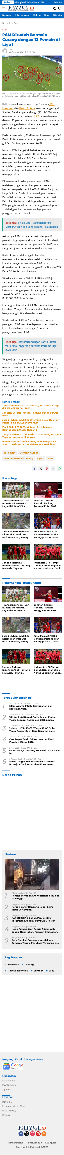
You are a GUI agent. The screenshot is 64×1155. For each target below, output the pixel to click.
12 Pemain (9, 452)
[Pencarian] (60, 8)
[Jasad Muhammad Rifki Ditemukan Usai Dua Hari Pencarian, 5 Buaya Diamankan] (16, 521)
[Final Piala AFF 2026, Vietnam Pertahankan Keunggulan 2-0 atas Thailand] (48, 521)
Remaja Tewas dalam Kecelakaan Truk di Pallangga (35, 897)
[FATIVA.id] (20, 8)
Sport (4, 29)
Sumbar (38, 970)
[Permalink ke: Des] (4, 50)
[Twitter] (26, 1134)
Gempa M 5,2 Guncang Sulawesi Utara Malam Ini (35, 752)
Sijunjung (7, 1089)
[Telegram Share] (53, 468)
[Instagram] (32, 1134)
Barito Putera (27, 108)
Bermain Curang (29, 452)
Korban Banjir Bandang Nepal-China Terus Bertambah (33, 908)
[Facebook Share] (34, 468)
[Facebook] (20, 1134)
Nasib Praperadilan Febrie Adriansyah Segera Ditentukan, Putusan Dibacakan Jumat (34, 930)
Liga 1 (40, 458)
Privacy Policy (9, 1110)
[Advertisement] (32, 814)
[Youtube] (38, 1134)
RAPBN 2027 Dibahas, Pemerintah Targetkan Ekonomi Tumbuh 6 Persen (33, 919)
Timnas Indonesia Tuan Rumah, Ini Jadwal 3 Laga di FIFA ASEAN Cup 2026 (30, 407)
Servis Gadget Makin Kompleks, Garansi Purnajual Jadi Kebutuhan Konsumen (32, 763)
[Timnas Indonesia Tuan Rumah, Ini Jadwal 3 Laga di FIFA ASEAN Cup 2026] (16, 490)
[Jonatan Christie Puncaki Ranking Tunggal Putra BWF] (48, 490)
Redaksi (6, 1114)
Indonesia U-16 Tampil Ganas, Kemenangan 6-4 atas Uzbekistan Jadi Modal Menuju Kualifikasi (29, 443)
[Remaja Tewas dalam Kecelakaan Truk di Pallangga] (32, 874)
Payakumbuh (9, 1084)
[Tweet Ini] (40, 468)
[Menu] (4, 8)
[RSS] (43, 1134)
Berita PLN (7, 1101)
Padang (29, 964)
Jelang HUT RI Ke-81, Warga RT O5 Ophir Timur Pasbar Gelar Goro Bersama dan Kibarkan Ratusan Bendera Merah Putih (32, 729)
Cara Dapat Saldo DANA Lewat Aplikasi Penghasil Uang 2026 (31, 740)
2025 (51, 970)
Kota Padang (8, 1080)
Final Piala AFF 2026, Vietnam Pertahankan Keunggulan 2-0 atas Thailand (27, 428)
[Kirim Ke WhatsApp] (59, 468)
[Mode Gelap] (55, 8)
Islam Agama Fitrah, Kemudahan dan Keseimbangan (31, 707)
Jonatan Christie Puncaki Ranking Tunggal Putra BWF (30, 414)
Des (10, 49)
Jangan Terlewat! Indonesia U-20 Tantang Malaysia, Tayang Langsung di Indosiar (32, 436)
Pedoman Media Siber (13, 1106)
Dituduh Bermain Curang (18, 458)
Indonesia (13, 964)
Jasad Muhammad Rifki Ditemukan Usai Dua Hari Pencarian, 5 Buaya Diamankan (30, 421)
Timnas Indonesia (17, 970)
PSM (37, 116)
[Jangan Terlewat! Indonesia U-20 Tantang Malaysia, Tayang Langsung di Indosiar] (16, 552)
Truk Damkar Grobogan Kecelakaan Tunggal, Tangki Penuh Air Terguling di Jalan (34, 941)
